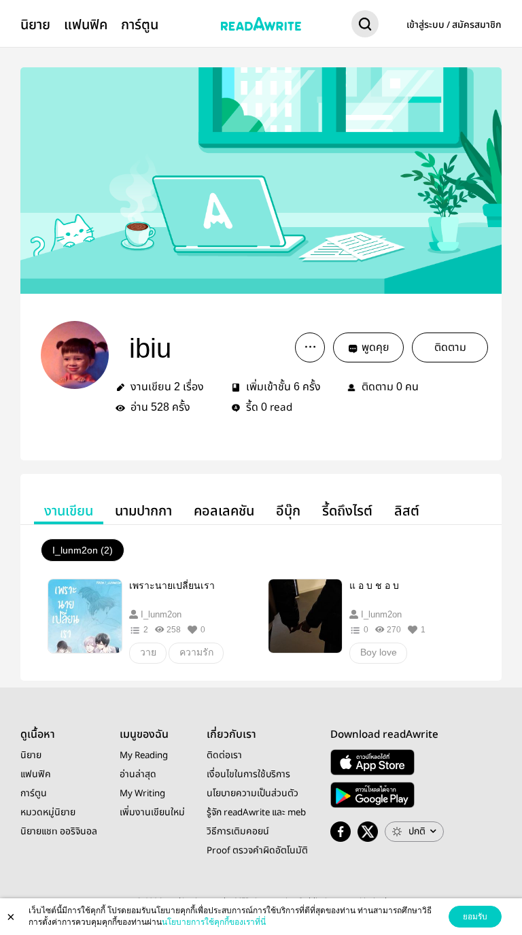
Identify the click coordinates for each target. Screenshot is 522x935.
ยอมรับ (475, 916)
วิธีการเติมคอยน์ (238, 831)
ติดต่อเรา (224, 755)
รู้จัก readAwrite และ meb (256, 812)
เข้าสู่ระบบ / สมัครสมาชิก (454, 25)
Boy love (378, 652)
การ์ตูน (139, 24)
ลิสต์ (406, 511)
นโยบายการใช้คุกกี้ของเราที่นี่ (214, 922)
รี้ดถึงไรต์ (347, 511)
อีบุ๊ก (288, 511)
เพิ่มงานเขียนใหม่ (152, 812)
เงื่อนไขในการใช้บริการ (248, 774)
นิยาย (35, 24)
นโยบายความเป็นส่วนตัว (252, 793)
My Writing (142, 793)
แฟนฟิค (85, 24)
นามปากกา (143, 511)
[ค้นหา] (365, 26)
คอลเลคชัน (224, 511)
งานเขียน (68, 511)
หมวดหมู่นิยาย (47, 812)
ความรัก (196, 652)
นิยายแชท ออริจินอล (58, 831)
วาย (148, 652)
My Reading (144, 755)
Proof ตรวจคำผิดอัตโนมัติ (257, 850)
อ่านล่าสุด (138, 774)
